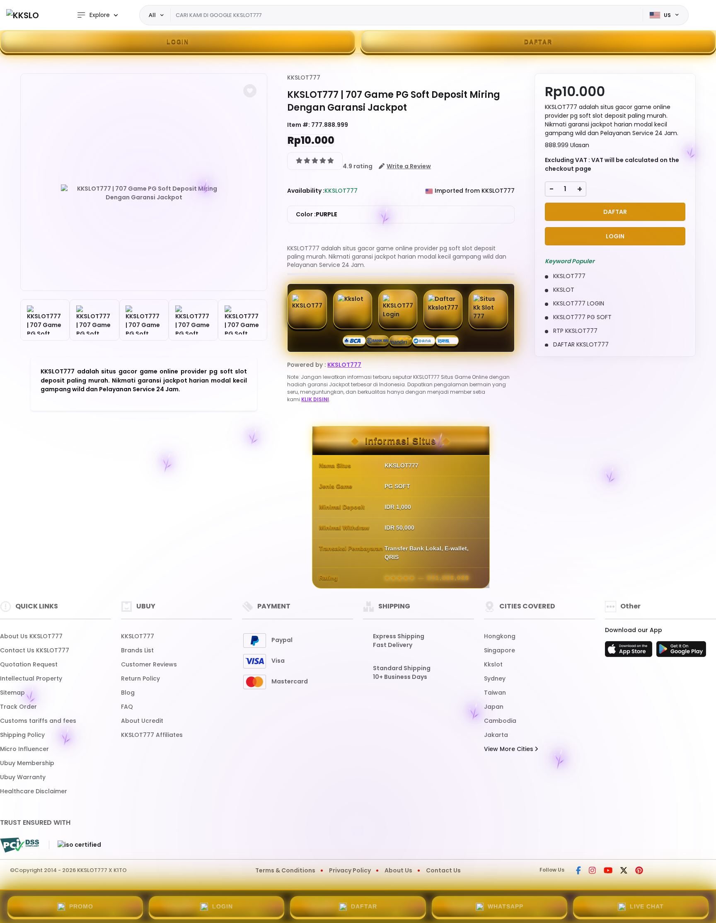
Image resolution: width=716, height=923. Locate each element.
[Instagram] (592, 871)
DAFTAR (538, 41)
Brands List (137, 650)
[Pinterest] (639, 871)
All (152, 15)
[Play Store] (681, 651)
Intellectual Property (31, 678)
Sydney (495, 678)
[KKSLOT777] (22, 15)
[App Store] (630, 651)
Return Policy (140, 678)
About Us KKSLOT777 (31, 636)
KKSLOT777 (303, 77)
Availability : (305, 191)
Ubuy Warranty (23, 777)
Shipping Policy (22, 735)
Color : (316, 214)
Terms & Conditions (285, 870)
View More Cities (509, 749)
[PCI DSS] (19, 845)
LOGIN (178, 41)
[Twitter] (624, 871)
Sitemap (12, 692)
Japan (493, 707)
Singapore (499, 650)
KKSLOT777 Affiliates (152, 735)
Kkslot (493, 664)
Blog (128, 692)
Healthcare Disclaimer (33, 791)
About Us (398, 870)
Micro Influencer (24, 749)
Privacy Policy (350, 870)
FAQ (127, 707)
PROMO (81, 906)
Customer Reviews (149, 664)
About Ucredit (142, 721)
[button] (249, 90)
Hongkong (499, 636)
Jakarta (496, 735)
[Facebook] (578, 871)
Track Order (18, 707)
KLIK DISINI (315, 399)
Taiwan (495, 692)
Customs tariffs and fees (38, 721)
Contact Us (443, 870)
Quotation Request (29, 664)
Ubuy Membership (27, 763)
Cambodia (500, 721)
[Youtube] (608, 871)
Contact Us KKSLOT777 (34, 650)
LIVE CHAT (647, 906)
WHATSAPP (505, 906)
